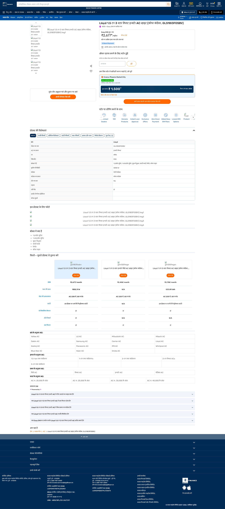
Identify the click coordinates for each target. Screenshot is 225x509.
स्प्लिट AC (78, 372)
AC (44, 431)
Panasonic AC (82, 346)
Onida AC (116, 351)
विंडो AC (34, 372)
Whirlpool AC (161, 346)
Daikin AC (35, 341)
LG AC (79, 336)
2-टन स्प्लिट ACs (169, 359)
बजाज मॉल (37, 431)
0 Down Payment (108, 43)
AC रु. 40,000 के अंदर (155, 380)
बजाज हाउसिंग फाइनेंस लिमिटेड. (146, 493)
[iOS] (189, 487)
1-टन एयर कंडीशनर (85, 359)
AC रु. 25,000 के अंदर (81, 380)
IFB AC (115, 346)
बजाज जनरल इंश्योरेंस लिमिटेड (146, 485)
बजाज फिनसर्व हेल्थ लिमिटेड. (145, 499)
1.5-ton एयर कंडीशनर (39, 359)
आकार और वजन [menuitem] (87, 136)
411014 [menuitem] (182, 16)
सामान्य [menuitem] (33, 136)
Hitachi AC (160, 336)
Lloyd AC (160, 341)
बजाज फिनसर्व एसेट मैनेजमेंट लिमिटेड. (148, 502)
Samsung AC (82, 341)
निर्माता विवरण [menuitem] (99, 136)
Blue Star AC (36, 351)
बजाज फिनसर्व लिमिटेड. (144, 479)
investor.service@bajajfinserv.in (62, 482)
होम (31, 431)
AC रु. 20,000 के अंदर (39, 380)
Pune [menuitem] (182, 18)
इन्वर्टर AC (118, 372)
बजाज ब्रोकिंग (141, 496)
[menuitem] (183, 17)
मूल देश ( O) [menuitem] (109, 136)
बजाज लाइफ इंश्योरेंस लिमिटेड (145, 488)
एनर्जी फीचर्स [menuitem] (41, 136)
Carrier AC (116, 341)
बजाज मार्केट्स (141, 491)
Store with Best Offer (107, 80)
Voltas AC (35, 336)
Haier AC (80, 351)
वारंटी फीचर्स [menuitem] (65, 136)
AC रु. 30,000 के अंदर (119, 380)
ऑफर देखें (76, 275)
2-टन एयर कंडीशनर (129, 359)
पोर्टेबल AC (159, 372)
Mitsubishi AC (118, 336)
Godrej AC (35, 346)
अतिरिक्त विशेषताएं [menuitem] (53, 136)
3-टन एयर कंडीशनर (38, 364)
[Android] (184, 487)
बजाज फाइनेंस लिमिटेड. (144, 482)
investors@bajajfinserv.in (105, 485)
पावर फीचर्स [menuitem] (75, 136)
